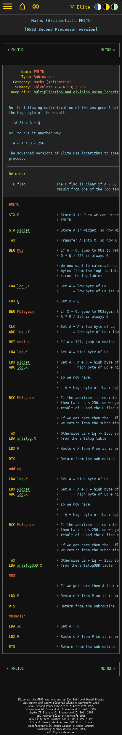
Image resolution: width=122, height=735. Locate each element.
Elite (80, 7)
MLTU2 (106, 50)
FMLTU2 (17, 50)
